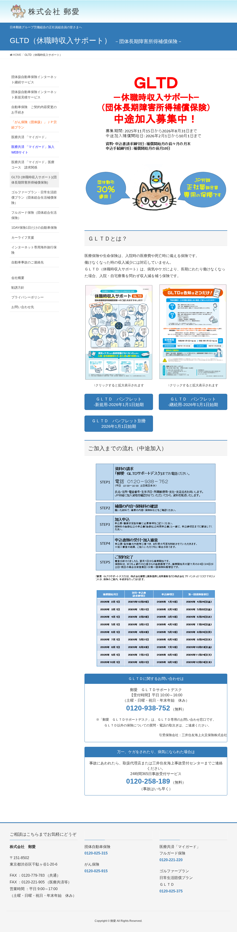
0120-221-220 (171, 860)
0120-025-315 (96, 853)
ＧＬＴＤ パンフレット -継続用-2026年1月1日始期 (193, 402)
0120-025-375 (171, 891)
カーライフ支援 (22, 237)
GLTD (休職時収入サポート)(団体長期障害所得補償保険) (34, 179)
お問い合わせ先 (22, 307)
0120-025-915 (96, 871)
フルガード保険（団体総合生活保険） (34, 215)
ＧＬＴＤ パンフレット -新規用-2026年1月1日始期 (119, 402)
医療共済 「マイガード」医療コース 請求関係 (32, 164)
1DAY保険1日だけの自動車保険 (34, 227)
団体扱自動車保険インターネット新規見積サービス (34, 94)
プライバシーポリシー (27, 297)
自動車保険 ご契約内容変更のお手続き (34, 109)
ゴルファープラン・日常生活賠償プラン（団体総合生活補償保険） (34, 197)
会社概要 (17, 278)
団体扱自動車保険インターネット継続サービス (34, 79)
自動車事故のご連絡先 (27, 262)
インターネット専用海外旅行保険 (34, 249)
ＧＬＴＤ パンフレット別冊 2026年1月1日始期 (119, 424)
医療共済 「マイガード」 (29, 137)
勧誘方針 (17, 287)
